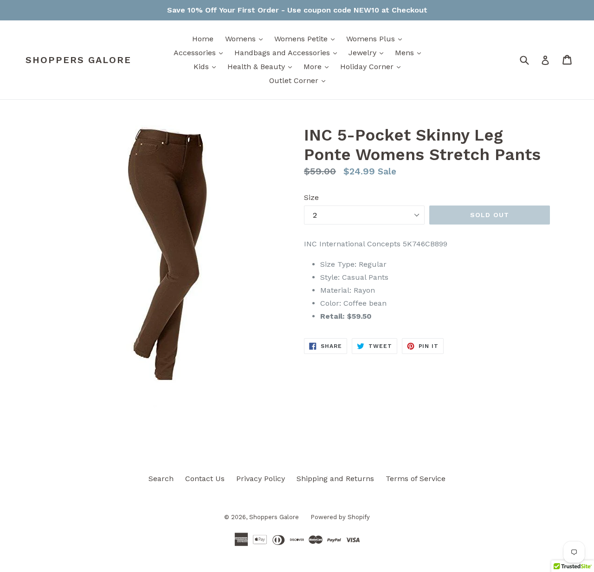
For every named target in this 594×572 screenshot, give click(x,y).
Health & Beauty (262, 66)
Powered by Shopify (340, 517)
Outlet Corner (299, 80)
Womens (246, 38)
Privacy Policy (260, 478)
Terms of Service (416, 478)
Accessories (200, 52)
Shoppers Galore (78, 59)
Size (311, 197)
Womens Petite (306, 38)
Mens (410, 52)
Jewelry (368, 52)
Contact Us (205, 478)
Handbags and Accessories (288, 52)
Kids (207, 66)
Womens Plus (376, 38)
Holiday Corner (372, 66)
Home (202, 38)
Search (161, 478)
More (318, 66)
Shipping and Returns (335, 478)
